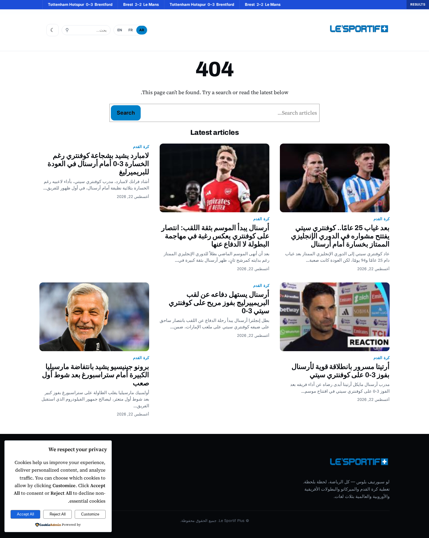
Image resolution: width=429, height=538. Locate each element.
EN (119, 30)
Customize (90, 514)
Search (126, 113)
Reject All (58, 514)
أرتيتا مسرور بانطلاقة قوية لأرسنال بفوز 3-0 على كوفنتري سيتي (341, 371)
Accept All (25, 514)
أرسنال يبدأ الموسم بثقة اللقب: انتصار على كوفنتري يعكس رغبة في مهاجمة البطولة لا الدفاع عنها (215, 236)
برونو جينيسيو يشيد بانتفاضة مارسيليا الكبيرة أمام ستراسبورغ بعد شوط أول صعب (95, 375)
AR (141, 30)
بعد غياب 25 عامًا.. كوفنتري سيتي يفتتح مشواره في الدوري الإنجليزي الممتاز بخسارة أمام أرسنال (340, 236)
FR (130, 30)
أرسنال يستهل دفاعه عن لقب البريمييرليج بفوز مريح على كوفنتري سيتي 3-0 (219, 303)
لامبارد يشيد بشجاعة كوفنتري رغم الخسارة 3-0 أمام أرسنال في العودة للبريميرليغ (98, 164)
